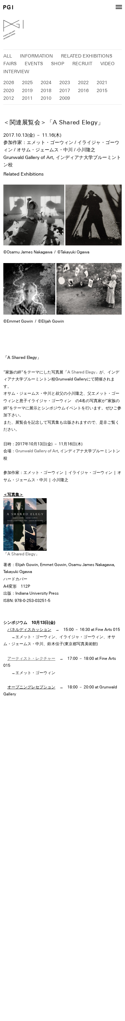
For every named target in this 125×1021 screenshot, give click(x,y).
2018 (46, 90)
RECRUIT (82, 63)
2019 (27, 90)
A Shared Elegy (81, 372)
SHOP (57, 63)
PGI (8, 7)
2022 (83, 82)
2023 (64, 82)
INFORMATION (36, 56)
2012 (8, 98)
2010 (46, 98)
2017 (64, 90)
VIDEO (107, 63)
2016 (83, 90)
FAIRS (10, 63)
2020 (8, 90)
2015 (102, 90)
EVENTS (34, 63)
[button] (119, 7)
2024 (46, 82)
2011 (27, 98)
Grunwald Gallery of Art (36, 451)
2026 (8, 82)
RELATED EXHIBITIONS (86, 56)
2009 (64, 98)
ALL (7, 56)
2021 (102, 82)
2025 (27, 82)
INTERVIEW (16, 71)
